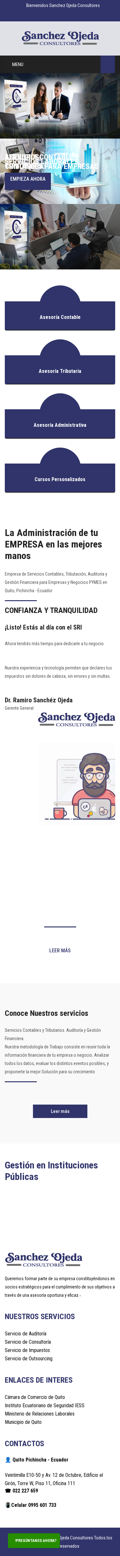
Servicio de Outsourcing (28, 1359)
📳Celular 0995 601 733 (30, 1505)
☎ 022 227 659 (21, 1491)
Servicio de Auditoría (25, 1334)
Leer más (60, 951)
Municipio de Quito (23, 1422)
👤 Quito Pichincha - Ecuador (36, 1460)
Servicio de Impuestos (27, 1350)
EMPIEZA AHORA (27, 179)
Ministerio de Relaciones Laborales (40, 1414)
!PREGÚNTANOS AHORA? (35, 1540)
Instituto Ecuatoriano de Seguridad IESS (44, 1405)
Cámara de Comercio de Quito (35, 1397)
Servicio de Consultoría (28, 1342)
